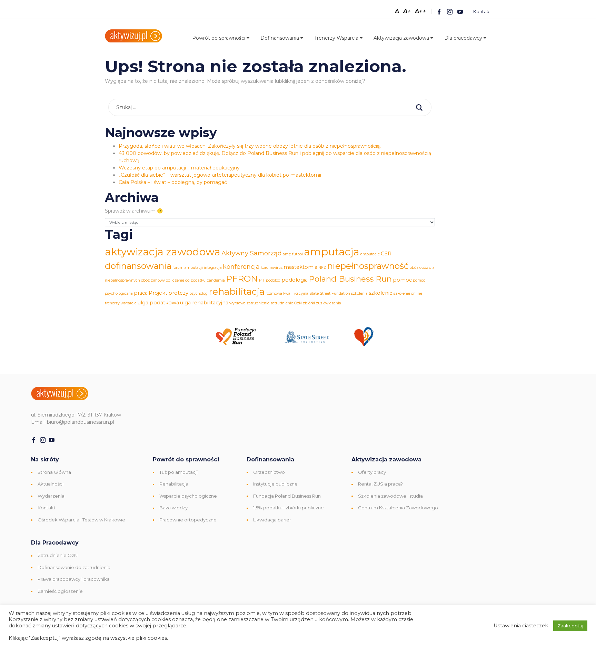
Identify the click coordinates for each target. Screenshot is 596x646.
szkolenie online (408, 293)
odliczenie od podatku (186, 280)
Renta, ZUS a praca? (380, 484)
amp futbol (293, 254)
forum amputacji (187, 267)
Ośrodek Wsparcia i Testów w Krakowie (81, 519)
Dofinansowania (280, 38)
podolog (273, 280)
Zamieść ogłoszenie (60, 591)
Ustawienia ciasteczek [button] (521, 626)
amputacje (370, 254)
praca (141, 293)
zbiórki (309, 303)
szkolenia (359, 293)
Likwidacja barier (272, 519)
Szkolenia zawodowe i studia (390, 496)
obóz (414, 267)
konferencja (241, 267)
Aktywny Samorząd (251, 253)
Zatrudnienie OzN (58, 555)
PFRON (242, 278)
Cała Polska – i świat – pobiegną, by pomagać (173, 182)
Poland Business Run (350, 279)
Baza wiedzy (173, 507)
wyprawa (237, 303)
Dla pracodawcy (464, 38)
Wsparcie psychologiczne (188, 496)
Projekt (158, 293)
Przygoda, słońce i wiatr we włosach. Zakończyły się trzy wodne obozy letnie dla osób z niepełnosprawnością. (250, 146)
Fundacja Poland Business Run (287, 496)
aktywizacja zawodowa (162, 252)
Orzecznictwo (269, 472)
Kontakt (482, 11)
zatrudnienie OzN (286, 303)
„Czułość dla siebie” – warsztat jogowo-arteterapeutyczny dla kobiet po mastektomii (220, 175)
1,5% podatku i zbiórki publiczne (288, 507)
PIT (262, 280)
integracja (213, 267)
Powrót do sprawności (219, 38)
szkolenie (381, 293)
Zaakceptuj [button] (570, 625)
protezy (178, 293)
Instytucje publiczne (275, 484)
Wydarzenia (51, 496)
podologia (294, 280)
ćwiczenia (332, 303)
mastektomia (300, 267)
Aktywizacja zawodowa (402, 38)
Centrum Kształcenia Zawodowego (398, 507)
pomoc (402, 280)
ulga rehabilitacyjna (204, 303)
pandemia (216, 280)
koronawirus (271, 267)
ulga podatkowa (158, 303)
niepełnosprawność (368, 266)
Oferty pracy (372, 472)
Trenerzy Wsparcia (337, 38)
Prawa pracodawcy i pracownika (74, 579)
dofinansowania (138, 266)
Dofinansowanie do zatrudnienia (74, 567)
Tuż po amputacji (178, 472)
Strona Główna (54, 472)
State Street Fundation (329, 293)
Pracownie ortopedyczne (188, 519)
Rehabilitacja (173, 484)
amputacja (331, 252)
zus (319, 303)
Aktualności (50, 484)
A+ (407, 11)
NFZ (322, 267)
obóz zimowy (153, 280)
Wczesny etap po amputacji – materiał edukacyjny (179, 168)
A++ (420, 11)
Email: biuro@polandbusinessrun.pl (72, 422)
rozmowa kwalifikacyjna (287, 293)
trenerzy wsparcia (121, 303)
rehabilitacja (237, 291)
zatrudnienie (258, 303)
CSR (386, 254)
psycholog (198, 293)
